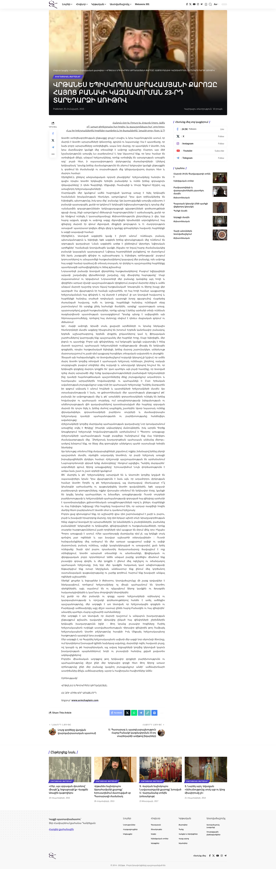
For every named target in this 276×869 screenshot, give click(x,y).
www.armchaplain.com (84, 700)
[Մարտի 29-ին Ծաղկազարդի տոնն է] (220, 177)
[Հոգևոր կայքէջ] (53, 4)
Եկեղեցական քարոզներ (67, 77)
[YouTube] (194, 4)
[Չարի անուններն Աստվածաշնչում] (220, 235)
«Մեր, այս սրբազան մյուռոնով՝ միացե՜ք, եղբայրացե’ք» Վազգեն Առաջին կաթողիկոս (68, 789)
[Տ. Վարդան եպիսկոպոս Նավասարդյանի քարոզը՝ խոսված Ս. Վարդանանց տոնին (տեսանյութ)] (160, 769)
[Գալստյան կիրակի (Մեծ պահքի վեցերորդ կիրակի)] (220, 207)
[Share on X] (52, 140)
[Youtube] (200, 151)
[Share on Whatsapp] (134, 713)
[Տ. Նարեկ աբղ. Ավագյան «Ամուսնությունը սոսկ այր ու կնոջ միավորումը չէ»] (206, 769)
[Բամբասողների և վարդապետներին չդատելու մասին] (220, 191)
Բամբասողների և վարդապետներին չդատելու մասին (189, 190)
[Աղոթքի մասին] (220, 221)
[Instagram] (198, 4)
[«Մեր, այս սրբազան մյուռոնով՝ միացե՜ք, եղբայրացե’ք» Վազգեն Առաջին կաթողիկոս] (70, 769)
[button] (210, 4)
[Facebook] (187, 4)
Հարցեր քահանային (61, 829)
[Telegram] (201, 4)
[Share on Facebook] (52, 133)
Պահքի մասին (180, 211)
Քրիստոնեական (182, 198)
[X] (190, 4)
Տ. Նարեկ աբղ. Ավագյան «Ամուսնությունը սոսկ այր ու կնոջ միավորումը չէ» (205, 789)
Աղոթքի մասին (181, 217)
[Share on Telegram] (52, 147)
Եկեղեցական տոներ (184, 181)
